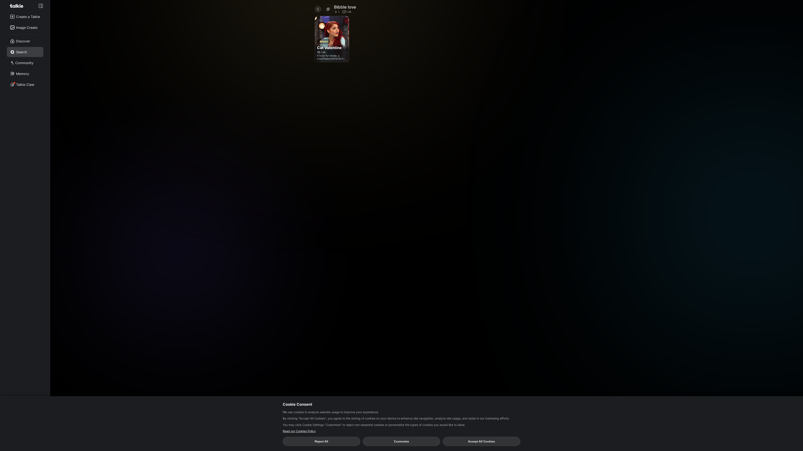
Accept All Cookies (481, 441)
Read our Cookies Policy (299, 431)
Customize (401, 441)
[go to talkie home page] (18, 6)
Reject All (321, 441)
